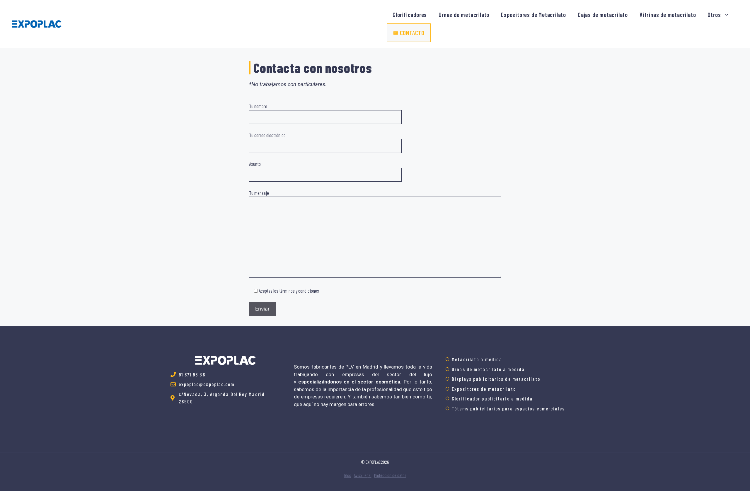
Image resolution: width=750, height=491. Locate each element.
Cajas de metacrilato (603, 14)
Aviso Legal (362, 475)
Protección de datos (390, 475)
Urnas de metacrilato (464, 14)
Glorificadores (410, 14)
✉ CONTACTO (409, 32)
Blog (347, 475)
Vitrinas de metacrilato (668, 14)
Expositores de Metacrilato (533, 14)
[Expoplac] (37, 23)
